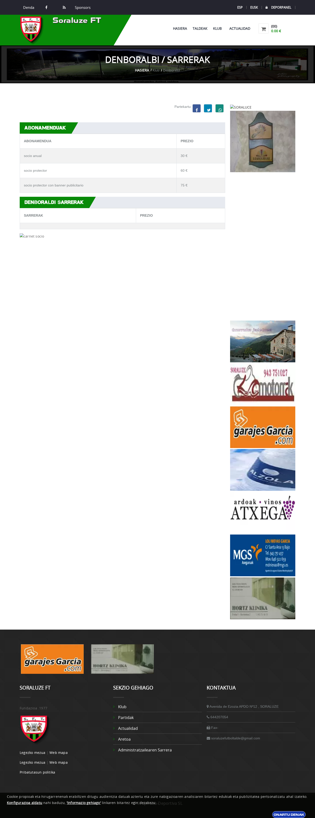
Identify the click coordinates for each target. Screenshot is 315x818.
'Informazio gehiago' (84, 802)
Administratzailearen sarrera (145, 750)
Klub (218, 28)
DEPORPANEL (281, 7)
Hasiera (180, 28)
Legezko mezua (33, 752)
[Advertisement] (262, 246)
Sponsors (82, 7)
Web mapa (58, 752)
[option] (52, 661)
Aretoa (124, 739)
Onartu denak (289, 815)
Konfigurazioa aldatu (24, 802)
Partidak (126, 717)
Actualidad (239, 28)
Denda (28, 7)
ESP (240, 7)
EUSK (254, 7)
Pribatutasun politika (37, 772)
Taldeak (200, 28)
